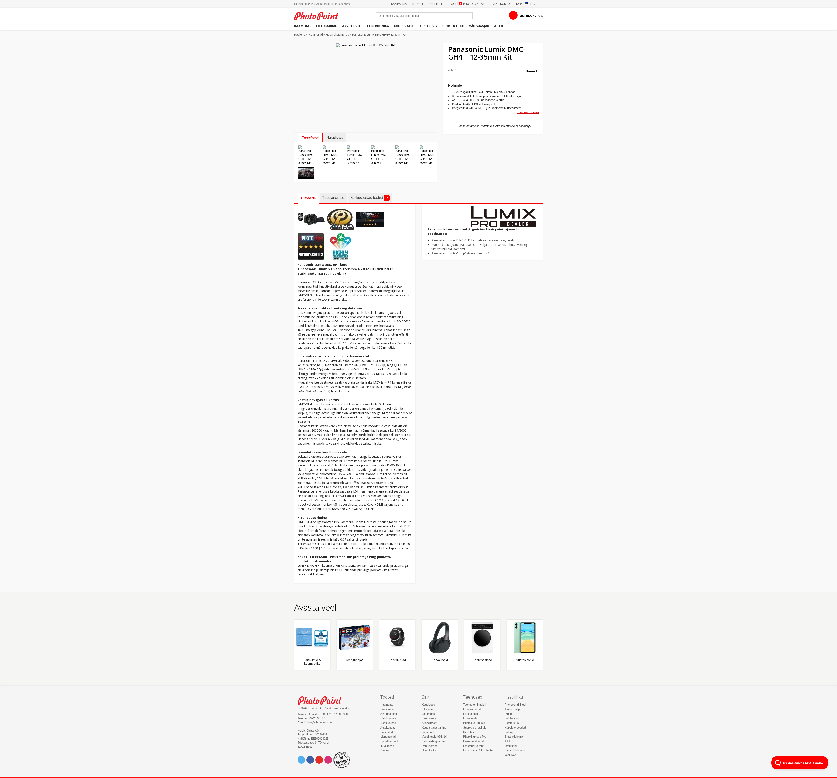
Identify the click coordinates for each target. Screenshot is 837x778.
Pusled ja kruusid (474, 723)
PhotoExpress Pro (474, 736)
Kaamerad (302, 26)
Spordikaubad (389, 741)
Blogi (452, 4)
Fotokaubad (326, 26)
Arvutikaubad (388, 713)
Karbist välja (512, 709)
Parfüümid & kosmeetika (312, 661)
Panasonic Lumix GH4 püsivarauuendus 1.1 (461, 253)
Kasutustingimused (434, 741)
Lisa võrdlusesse (528, 112)
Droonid (385, 750)
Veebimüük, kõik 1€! (434, 736)
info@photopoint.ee (319, 722)
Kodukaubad (388, 723)
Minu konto (501, 4)
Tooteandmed (333, 197)
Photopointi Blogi (515, 704)
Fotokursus (512, 723)
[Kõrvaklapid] (440, 637)
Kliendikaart (429, 723)
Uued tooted (429, 750)
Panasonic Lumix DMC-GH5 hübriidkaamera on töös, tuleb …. (474, 240)
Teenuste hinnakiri (474, 704)
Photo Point (322, 700)
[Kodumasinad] (482, 637)
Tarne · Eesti (527, 4)
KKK (507, 741)
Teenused (419, 4)
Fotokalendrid (471, 713)
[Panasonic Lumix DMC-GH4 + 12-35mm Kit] (306, 155)
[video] (306, 173)
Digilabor (468, 732)
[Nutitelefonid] (525, 637)
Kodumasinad (482, 660)
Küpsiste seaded (515, 727)
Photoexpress (474, 4)
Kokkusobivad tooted (369, 197)
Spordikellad (397, 660)
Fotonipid (510, 732)
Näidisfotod (334, 137)
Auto (498, 26)
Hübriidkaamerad (337, 34)
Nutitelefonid (525, 660)
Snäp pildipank (514, 736)
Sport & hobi (453, 26)
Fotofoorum (512, 718)
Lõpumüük (428, 732)
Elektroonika (377, 26)
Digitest (509, 713)
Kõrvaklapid (440, 660)
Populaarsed (429, 745)
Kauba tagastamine (434, 727)
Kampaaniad (400, 4)
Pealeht (299, 34)
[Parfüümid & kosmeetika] (312, 637)
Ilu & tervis (427, 26)
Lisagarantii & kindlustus (478, 750)
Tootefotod (310, 137)
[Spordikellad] (397, 637)
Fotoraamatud (472, 709)
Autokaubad (387, 727)
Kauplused (437, 4)
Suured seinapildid (474, 727)
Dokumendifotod (473, 741)
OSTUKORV (528, 16)
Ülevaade (308, 197)
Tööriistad (386, 732)
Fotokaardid (470, 718)
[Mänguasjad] (355, 637)
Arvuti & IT (351, 26)
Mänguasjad (478, 26)
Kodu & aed (403, 26)
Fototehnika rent (473, 745)
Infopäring (428, 709)
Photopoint (319, 15)
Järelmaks (428, 713)
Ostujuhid (511, 745)
